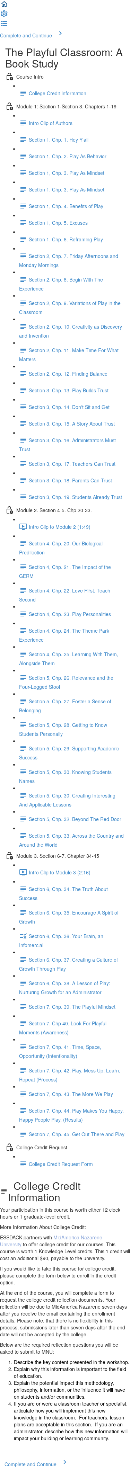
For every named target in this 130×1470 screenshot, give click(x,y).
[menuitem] (4, 15)
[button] (4, 6)
